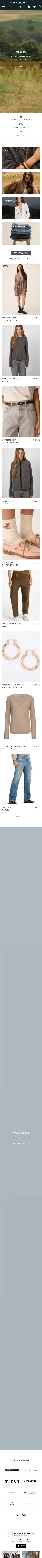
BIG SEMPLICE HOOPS (11, 685)
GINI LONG (6, 807)
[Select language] (22, 6)
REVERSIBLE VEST (9, 501)
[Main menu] (3, 7)
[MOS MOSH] (30, 1481)
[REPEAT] (12, 1493)
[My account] (29, 6)
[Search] (40, 6)
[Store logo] (21, 3)
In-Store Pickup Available (21, 120)
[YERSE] (21, 1515)
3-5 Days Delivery (21, 128)
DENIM (30, 259)
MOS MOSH (7, 749)
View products (19, 1144)
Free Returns (21, 136)
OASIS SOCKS (7, 563)
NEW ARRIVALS (15, 259)
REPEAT (5, 381)
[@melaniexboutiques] (10, 1534)
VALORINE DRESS (9, 318)
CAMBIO (5, 810)
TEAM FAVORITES (21, 253)
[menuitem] (22, 6)
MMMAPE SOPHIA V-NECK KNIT (15, 746)
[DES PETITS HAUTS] (30, 1470)
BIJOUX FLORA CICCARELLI (13, 688)
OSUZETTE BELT (9, 440)
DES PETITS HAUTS (10, 320)
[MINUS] (12, 1481)
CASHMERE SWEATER (11, 379)
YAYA (4, 626)
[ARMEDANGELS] (12, 1470)
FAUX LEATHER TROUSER (12, 624)
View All (19, 817)
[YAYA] (30, 1504)
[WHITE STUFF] (30, 1493)
